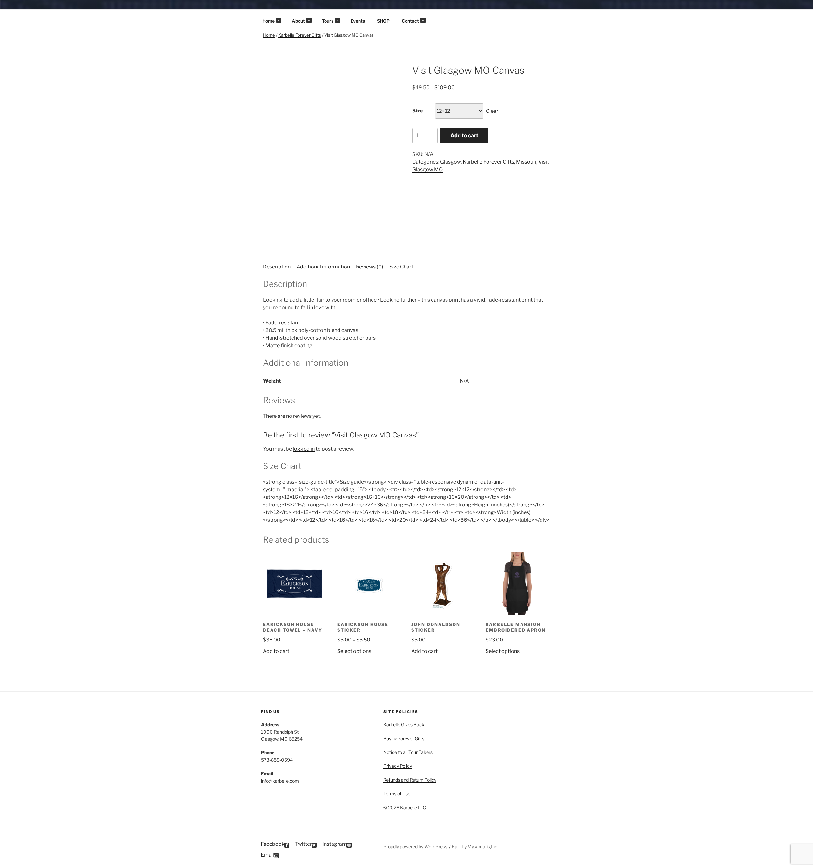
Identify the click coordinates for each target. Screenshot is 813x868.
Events (358, 21)
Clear (492, 111)
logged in (304, 449)
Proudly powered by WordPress (415, 846)
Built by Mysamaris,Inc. (475, 846)
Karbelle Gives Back (403, 724)
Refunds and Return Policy (409, 780)
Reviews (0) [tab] (369, 267)
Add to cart (464, 135)
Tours (327, 21)
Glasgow (450, 162)
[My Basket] (799, 10)
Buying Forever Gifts (403, 738)
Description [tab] (277, 267)
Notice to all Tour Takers (408, 752)
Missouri (526, 162)
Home (268, 21)
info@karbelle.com (280, 780)
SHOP (383, 21)
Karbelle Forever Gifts (299, 34)
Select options (354, 651)
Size (417, 111)
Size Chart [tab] (401, 267)
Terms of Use (396, 793)
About (298, 21)
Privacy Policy (397, 766)
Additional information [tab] (323, 267)
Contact (410, 21)
